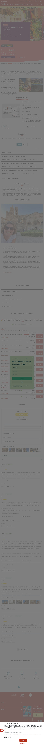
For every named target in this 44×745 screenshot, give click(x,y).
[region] (22, 733)
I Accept (23, 740)
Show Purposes (23, 743)
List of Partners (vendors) (8, 737)
